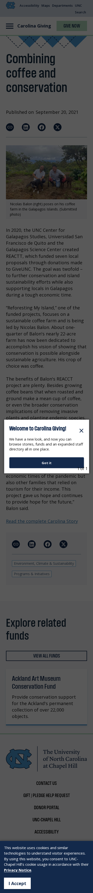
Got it (47, 462)
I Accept (17, 883)
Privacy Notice (17, 869)
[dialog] (46, 447)
